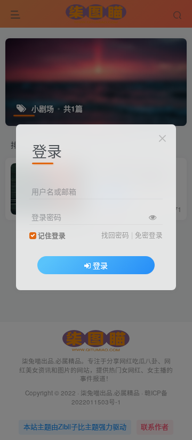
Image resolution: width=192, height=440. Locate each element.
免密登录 (149, 235)
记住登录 (52, 235)
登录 (100, 265)
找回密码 (115, 235)
